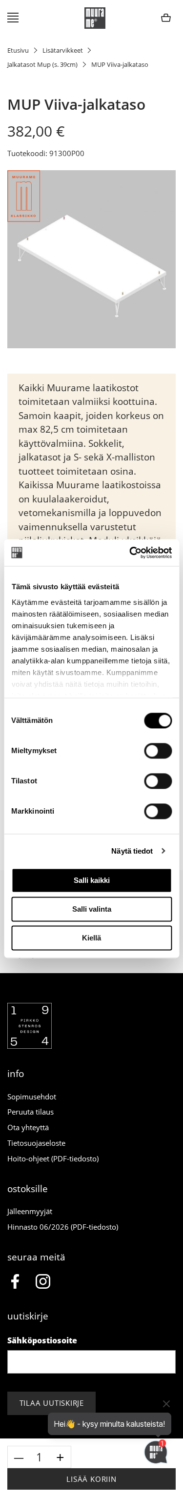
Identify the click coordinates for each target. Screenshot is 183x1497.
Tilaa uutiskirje (52, 1403)
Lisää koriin (91, 1479)
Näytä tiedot (132, 851)
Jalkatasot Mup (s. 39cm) (42, 64)
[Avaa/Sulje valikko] (13, 18)
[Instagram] (43, 1283)
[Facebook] (14, 1283)
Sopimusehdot (31, 1096)
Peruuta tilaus (30, 1112)
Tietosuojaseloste (36, 1143)
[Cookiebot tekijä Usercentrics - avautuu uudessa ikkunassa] (130, 552)
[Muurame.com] (29, 1046)
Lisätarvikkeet (62, 50)
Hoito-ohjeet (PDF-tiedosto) (53, 1158)
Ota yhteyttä (28, 1127)
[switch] (158, 750)
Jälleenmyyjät (29, 1211)
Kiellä (91, 938)
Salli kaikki (92, 880)
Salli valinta (91, 909)
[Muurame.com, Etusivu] (95, 18)
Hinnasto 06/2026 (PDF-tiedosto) (62, 1227)
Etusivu (18, 50)
